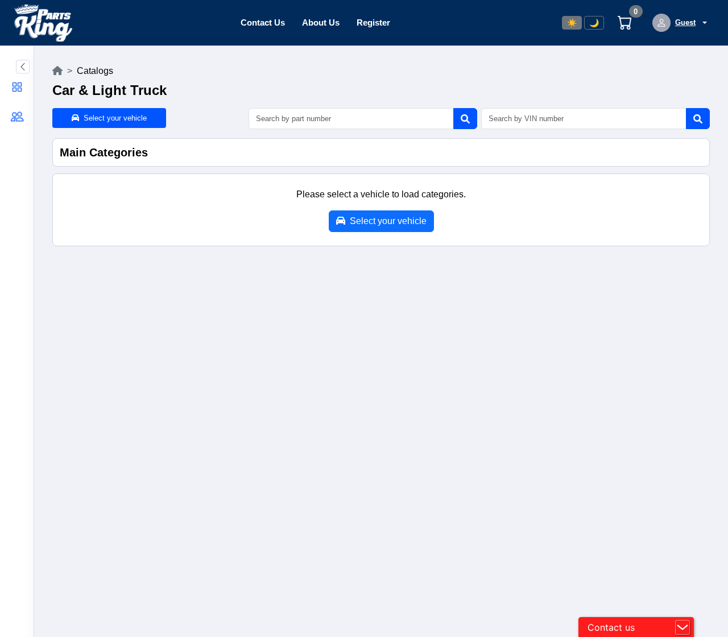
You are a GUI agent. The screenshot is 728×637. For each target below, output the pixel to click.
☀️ (572, 22)
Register (373, 22)
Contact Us (263, 22)
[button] (17, 87)
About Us (321, 22)
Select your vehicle (113, 118)
